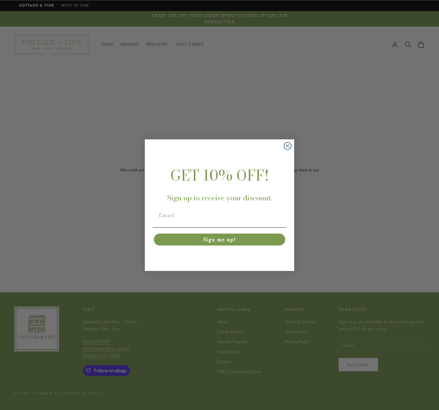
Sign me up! (219, 239)
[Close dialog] (287, 146)
